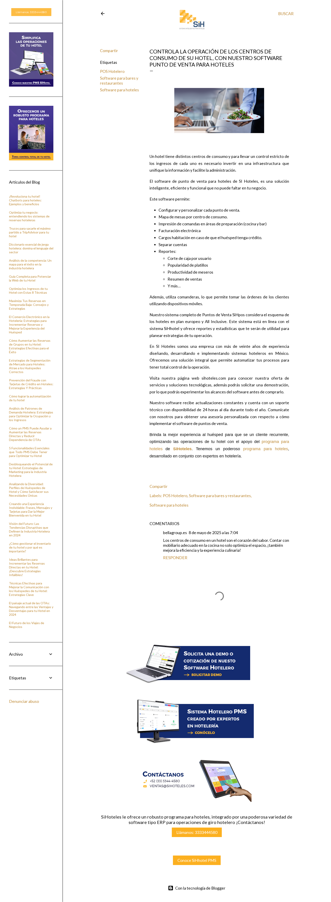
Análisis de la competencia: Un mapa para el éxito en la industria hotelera (30, 264)
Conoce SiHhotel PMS (196, 860)
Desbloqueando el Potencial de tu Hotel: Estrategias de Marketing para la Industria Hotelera (31, 470)
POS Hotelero (112, 71)
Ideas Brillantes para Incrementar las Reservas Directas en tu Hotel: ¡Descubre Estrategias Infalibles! (27, 567)
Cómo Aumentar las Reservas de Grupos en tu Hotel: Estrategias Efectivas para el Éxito (29, 346)
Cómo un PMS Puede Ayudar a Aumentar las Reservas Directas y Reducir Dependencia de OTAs (30, 434)
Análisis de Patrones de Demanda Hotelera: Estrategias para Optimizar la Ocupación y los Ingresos (31, 414)
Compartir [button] (109, 50)
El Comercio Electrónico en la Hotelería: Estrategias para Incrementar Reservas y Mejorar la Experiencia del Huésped (29, 324)
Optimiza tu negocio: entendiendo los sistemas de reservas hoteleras (29, 216)
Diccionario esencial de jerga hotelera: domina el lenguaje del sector (31, 248)
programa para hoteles (265, 449)
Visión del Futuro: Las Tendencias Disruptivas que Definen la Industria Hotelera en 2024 (29, 529)
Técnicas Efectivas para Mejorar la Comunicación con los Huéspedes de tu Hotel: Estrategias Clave (29, 589)
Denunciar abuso (24, 701)
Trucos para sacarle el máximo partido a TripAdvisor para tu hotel (30, 232)
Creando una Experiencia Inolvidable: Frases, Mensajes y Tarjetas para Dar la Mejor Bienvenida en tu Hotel (30, 509)
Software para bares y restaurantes (119, 80)
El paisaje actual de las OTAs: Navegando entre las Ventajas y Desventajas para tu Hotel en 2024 (31, 608)
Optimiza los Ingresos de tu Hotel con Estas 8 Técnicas (28, 290)
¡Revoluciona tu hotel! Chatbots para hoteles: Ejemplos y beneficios (25, 200)
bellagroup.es (175, 532)
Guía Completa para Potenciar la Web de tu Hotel (30, 278)
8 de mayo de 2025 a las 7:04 (213, 532)
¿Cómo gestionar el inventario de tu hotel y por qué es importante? (30, 547)
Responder (175, 557)
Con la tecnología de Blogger (200, 888)
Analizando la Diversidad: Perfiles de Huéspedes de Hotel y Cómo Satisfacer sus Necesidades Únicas (29, 489)
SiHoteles (182, 449)
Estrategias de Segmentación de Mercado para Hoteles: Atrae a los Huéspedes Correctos (29, 366)
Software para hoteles (119, 89)
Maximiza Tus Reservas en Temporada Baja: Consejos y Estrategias (29, 304)
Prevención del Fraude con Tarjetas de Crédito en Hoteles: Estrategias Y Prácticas (31, 384)
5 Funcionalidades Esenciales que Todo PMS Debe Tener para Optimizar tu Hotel (29, 452)
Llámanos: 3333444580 (196, 832)
